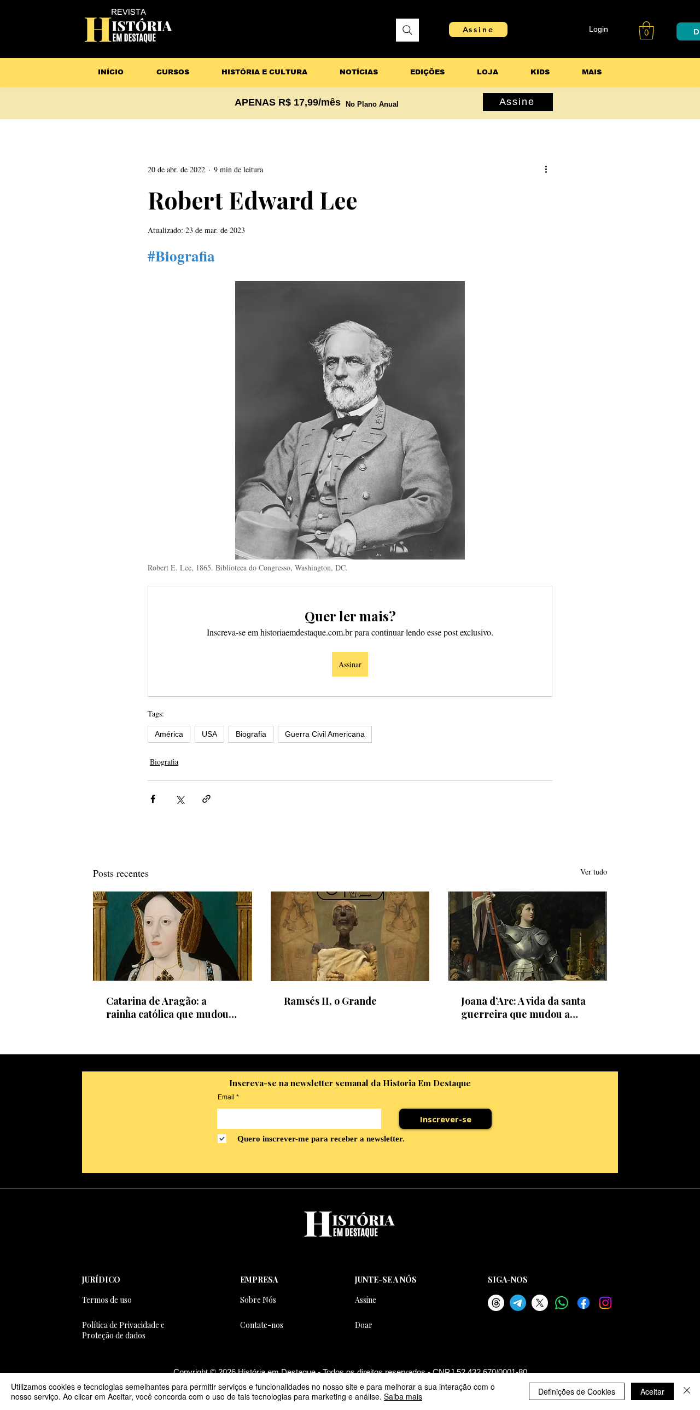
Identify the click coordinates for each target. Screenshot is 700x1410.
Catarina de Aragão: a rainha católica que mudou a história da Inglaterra (171, 1007)
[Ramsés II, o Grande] (350, 936)
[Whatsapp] (561, 1303)
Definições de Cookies (576, 1391)
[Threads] (496, 1303)
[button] (646, 30)
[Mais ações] (545, 169)
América (169, 734)
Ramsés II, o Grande (330, 1000)
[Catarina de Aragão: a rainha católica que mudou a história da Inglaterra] (172, 936)
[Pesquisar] (407, 30)
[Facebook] (583, 1303)
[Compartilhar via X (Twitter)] (179, 799)
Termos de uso (107, 1300)
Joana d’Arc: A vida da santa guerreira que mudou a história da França (523, 1007)
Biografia (251, 734)
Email (226, 1097)
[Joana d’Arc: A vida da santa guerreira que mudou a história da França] (527, 936)
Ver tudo (593, 871)
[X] (540, 1303)
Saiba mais (403, 1396)
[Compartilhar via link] (206, 799)
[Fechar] (686, 1391)
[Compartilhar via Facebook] (153, 799)
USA (209, 734)
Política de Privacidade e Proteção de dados (123, 1330)
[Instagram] (605, 1303)
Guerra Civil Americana (325, 734)
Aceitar (652, 1391)
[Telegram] (518, 1303)
